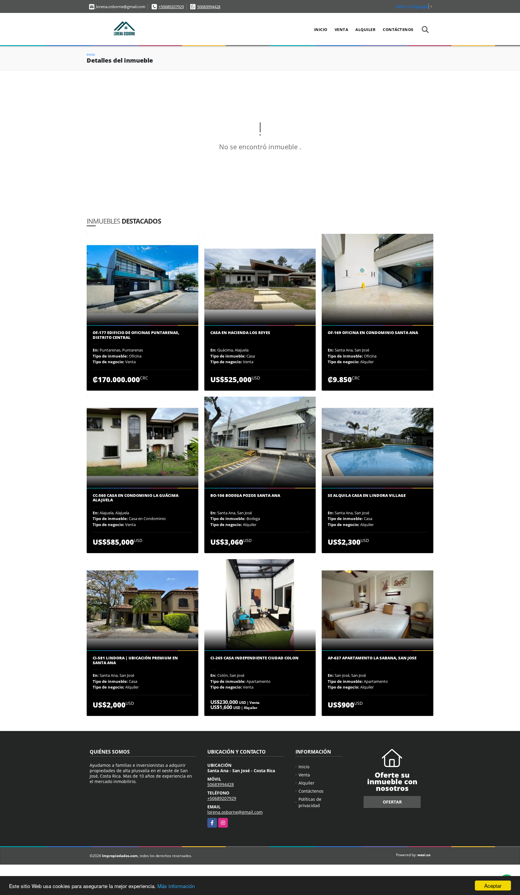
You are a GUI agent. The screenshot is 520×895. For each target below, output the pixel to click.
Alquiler (365, 29)
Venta (341, 29)
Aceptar (493, 885)
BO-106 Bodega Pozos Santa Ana (245, 495)
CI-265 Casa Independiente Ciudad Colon (254, 658)
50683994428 (208, 6)
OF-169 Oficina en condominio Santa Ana (373, 332)
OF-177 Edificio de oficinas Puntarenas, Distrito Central (136, 335)
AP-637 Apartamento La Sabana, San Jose (372, 658)
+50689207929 (171, 6)
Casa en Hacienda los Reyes (240, 332)
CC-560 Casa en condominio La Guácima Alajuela (135, 498)
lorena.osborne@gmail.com (235, 812)
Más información (176, 886)
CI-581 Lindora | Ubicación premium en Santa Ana (135, 660)
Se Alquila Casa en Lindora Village (367, 495)
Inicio (320, 29)
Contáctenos (398, 29)
